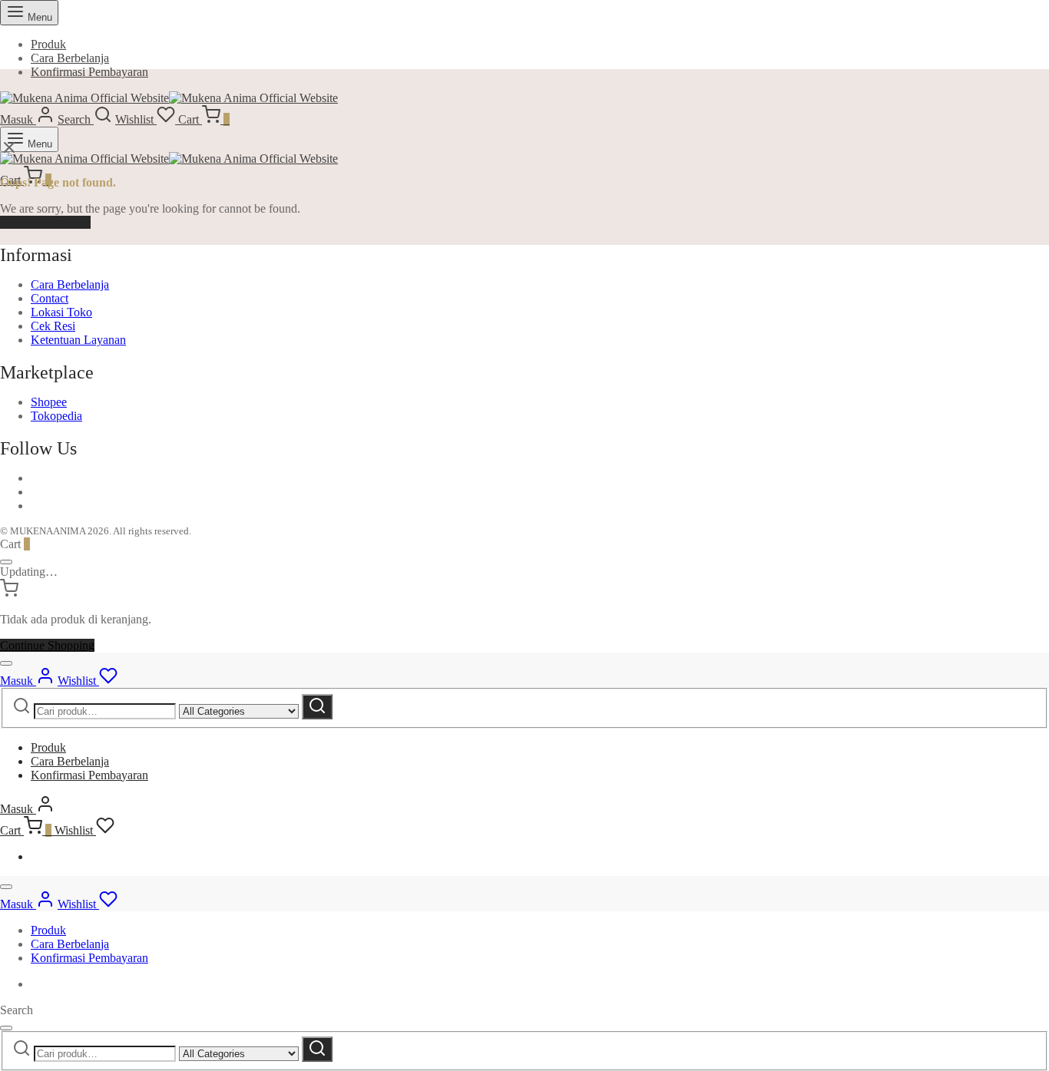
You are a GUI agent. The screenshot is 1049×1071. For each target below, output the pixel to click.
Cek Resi (53, 325)
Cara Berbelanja (70, 57)
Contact (49, 298)
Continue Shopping (47, 645)
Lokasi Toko (61, 312)
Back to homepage (45, 222)
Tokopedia (56, 415)
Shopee (49, 401)
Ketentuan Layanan (78, 339)
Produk (48, 44)
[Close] (6, 562)
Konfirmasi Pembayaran (89, 71)
